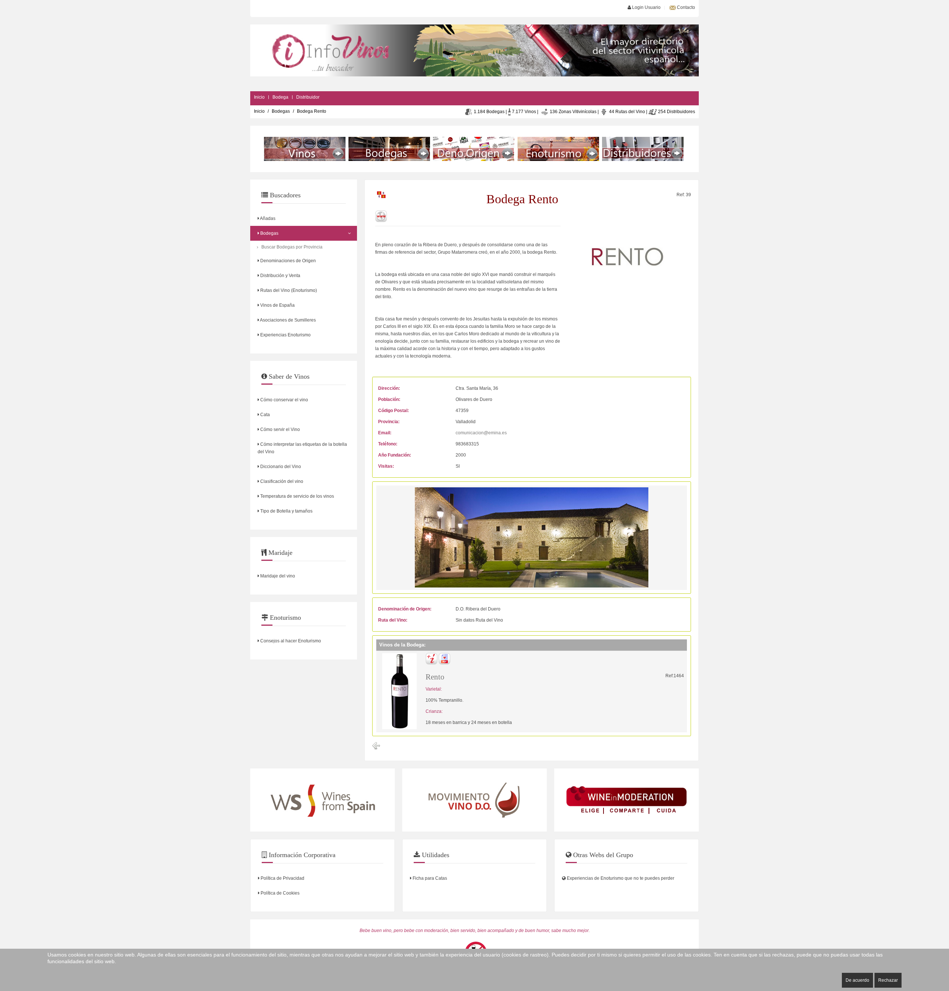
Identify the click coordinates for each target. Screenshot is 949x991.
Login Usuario (646, 7)
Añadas (267, 218)
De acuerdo (857, 980)
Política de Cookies (279, 893)
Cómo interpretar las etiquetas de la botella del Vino (302, 448)
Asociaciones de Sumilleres (287, 320)
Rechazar (888, 980)
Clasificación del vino (281, 481)
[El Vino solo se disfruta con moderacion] (626, 800)
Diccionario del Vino (280, 466)
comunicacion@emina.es (481, 432)
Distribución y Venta (279, 275)
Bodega (280, 97)
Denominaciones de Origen (287, 260)
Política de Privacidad (281, 878)
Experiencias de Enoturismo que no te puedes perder (620, 878)
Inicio (259, 97)
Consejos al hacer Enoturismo (290, 640)
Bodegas (281, 111)
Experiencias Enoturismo (285, 335)
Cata (264, 414)
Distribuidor (308, 97)
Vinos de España (277, 305)
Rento (435, 676)
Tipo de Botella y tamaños (286, 511)
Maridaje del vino (277, 576)
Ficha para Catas (429, 878)
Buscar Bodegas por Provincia (292, 247)
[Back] (376, 746)
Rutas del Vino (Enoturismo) (288, 290)
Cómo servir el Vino (279, 429)
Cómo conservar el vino (283, 399)
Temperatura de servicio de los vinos (296, 496)
